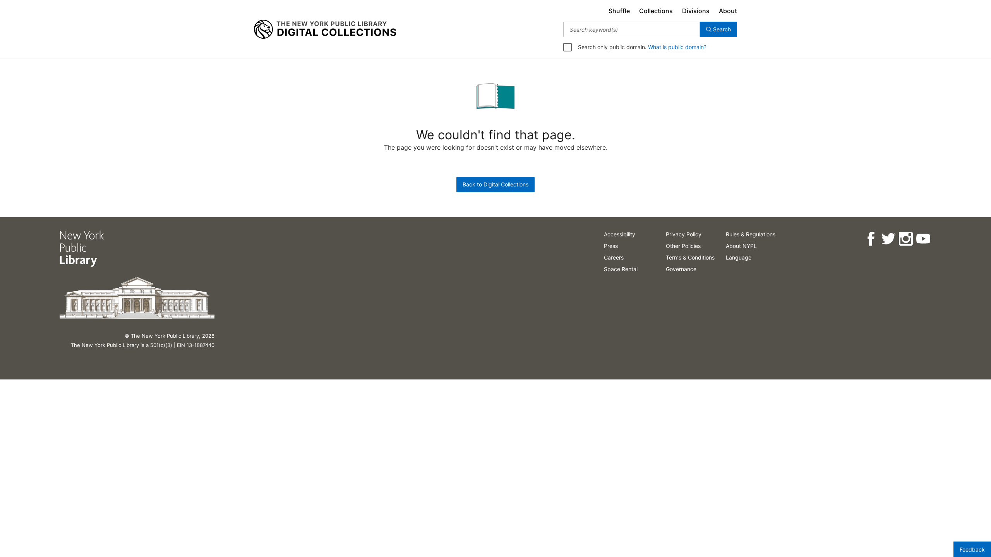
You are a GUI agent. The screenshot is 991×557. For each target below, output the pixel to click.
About (728, 11)
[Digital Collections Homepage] (325, 29)
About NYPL (741, 246)
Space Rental (621, 269)
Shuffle (619, 11)
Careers (614, 257)
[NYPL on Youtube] (923, 239)
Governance (681, 269)
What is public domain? (677, 47)
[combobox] (631, 29)
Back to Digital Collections (495, 184)
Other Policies (683, 246)
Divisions (696, 11)
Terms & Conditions (690, 257)
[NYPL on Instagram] (905, 239)
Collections (656, 11)
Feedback (972, 549)
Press (611, 246)
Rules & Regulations (750, 234)
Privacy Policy (683, 234)
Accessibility (619, 234)
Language (738, 257)
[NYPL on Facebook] (870, 239)
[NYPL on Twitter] (888, 239)
